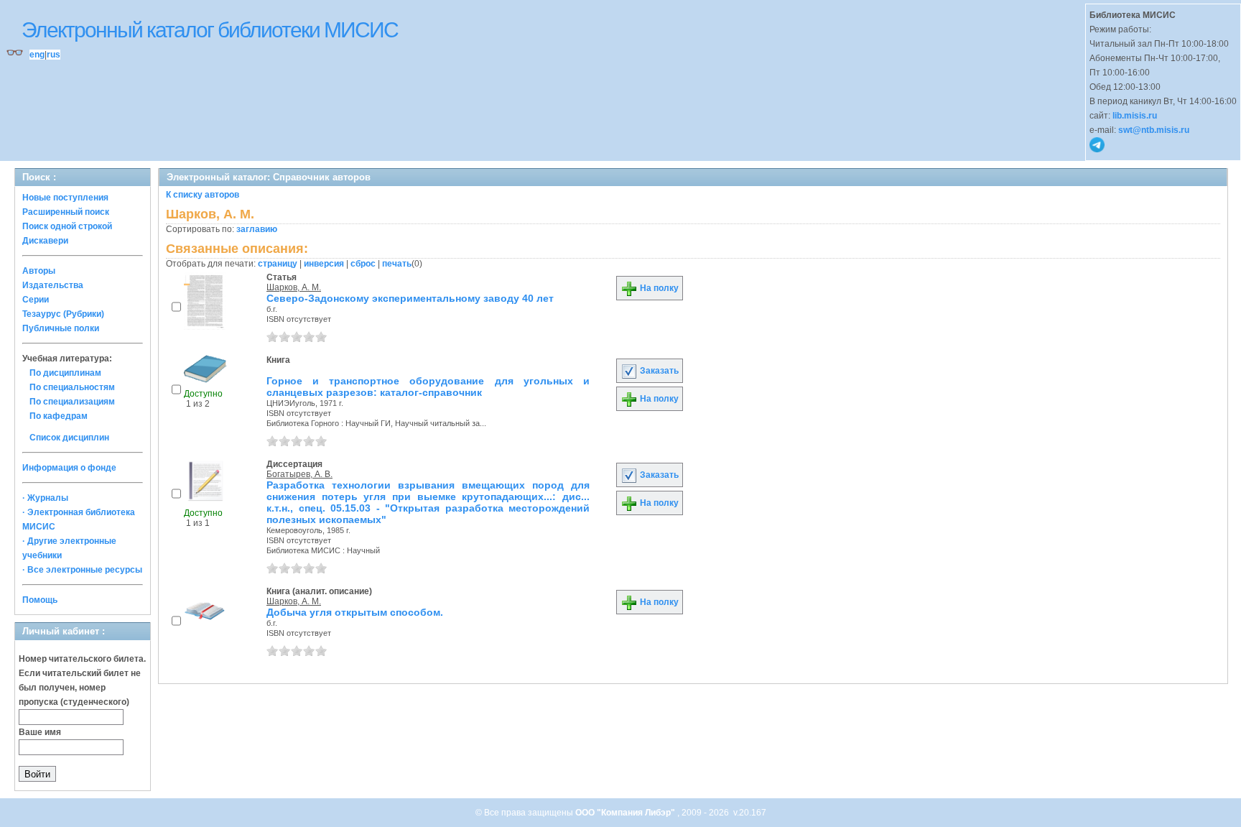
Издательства (52, 285)
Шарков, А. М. (293, 287)
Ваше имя (40, 732)
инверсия (324, 264)
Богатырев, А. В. (299, 474)
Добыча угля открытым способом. (354, 612)
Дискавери (45, 241)
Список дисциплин (69, 438)
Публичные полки (60, 328)
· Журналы (45, 498)
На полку (658, 288)
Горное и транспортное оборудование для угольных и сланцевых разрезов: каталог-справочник (428, 386)
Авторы (38, 271)
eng (37, 55)
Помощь (39, 600)
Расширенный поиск (65, 212)
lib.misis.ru (1134, 116)
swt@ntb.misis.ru (1153, 130)
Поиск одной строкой (67, 226)
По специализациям (72, 402)
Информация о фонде (69, 468)
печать (397, 264)
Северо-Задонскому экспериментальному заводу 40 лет (410, 298)
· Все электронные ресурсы (82, 570)
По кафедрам (58, 416)
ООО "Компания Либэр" (626, 813)
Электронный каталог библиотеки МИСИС (210, 30)
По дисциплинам (65, 373)
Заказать (658, 371)
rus (53, 55)
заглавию (256, 229)
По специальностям (72, 387)
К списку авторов (202, 195)
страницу (277, 264)
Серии (35, 300)
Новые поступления (65, 198)
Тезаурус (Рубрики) (63, 314)
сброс (363, 264)
